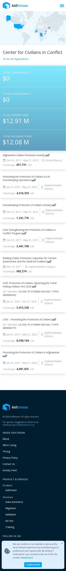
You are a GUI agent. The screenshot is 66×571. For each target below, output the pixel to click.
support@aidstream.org (22, 424)
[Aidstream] (15, 5)
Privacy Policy (10, 457)
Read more (27, 557)
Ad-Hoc (9, 520)
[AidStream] (15, 407)
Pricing (6, 451)
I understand (33, 564)
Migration (10, 508)
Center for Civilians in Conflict (32, 52)
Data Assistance (14, 501)
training (9, 527)
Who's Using (9, 445)
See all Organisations (16, 59)
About (6, 438)
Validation (10, 514)
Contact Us (9, 464)
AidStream (11, 490)
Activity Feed (10, 470)
